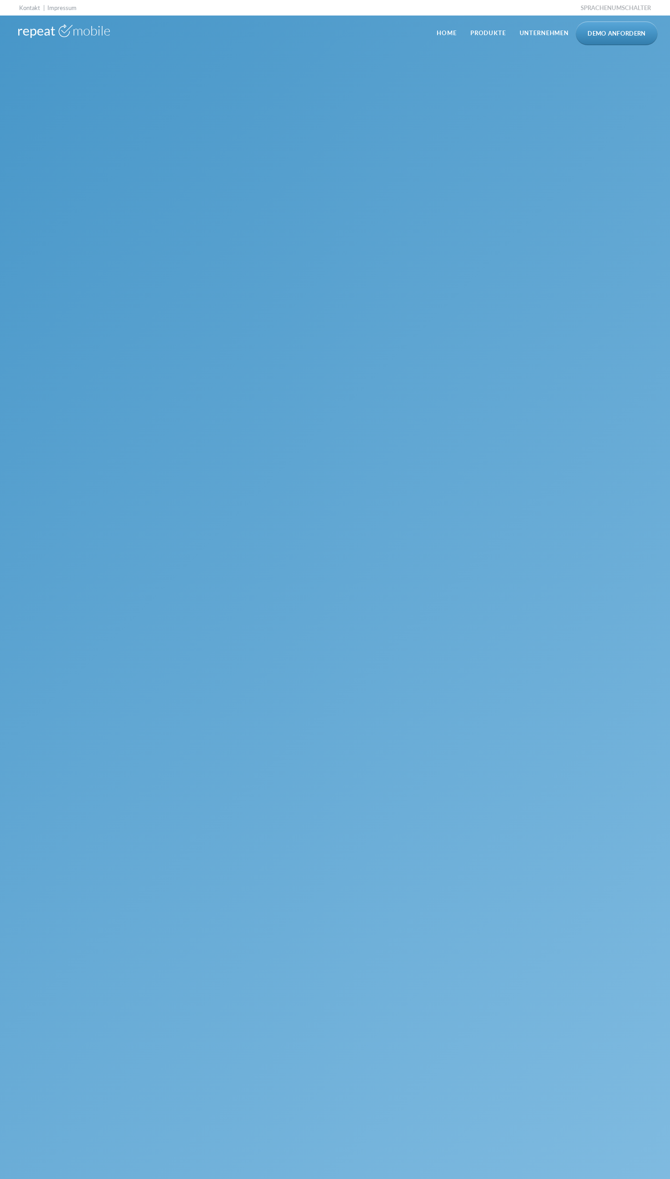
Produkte (488, 33)
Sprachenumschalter (616, 7)
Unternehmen (544, 33)
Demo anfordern (617, 33)
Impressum (62, 7)
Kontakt (29, 7)
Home (446, 33)
